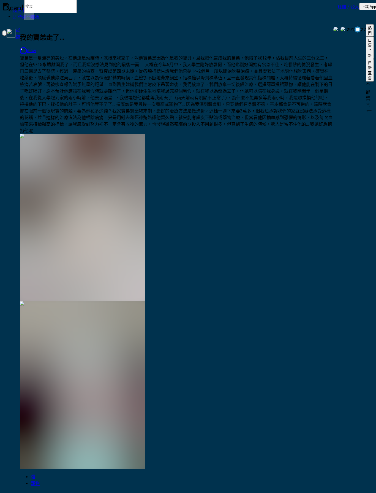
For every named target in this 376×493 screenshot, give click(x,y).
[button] (348, 6)
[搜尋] (29, 16)
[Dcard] (13, 6)
